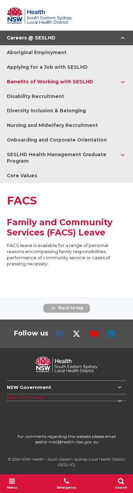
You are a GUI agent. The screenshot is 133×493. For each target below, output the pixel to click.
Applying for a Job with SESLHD (47, 67)
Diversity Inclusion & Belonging (46, 110)
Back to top (70, 308)
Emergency (66, 487)
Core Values (22, 175)
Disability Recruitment (35, 96)
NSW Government (29, 387)
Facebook (59, 333)
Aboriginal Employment (36, 52)
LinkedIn (111, 333)
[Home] (39, 15)
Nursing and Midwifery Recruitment (52, 125)
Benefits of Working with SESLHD (50, 81)
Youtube (94, 333)
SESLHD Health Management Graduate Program (56, 158)
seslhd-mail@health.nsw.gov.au (66, 441)
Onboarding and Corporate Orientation (57, 140)
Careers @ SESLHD (31, 37)
